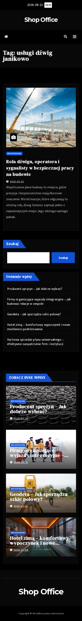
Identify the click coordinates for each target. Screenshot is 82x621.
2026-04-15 (21, 462)
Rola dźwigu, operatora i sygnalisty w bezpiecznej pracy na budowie (40, 168)
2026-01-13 (20, 506)
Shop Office (41, 19)
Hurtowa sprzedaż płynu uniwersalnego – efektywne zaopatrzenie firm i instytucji (35, 342)
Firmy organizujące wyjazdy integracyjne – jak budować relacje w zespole (39, 302)
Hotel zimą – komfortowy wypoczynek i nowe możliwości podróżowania (38, 327)
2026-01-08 (21, 550)
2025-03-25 (17, 182)
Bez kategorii (14, 153)
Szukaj (12, 244)
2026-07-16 (21, 418)
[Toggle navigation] (74, 37)
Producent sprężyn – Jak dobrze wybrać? (34, 289)
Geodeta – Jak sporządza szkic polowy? (34, 314)
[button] (65, 36)
